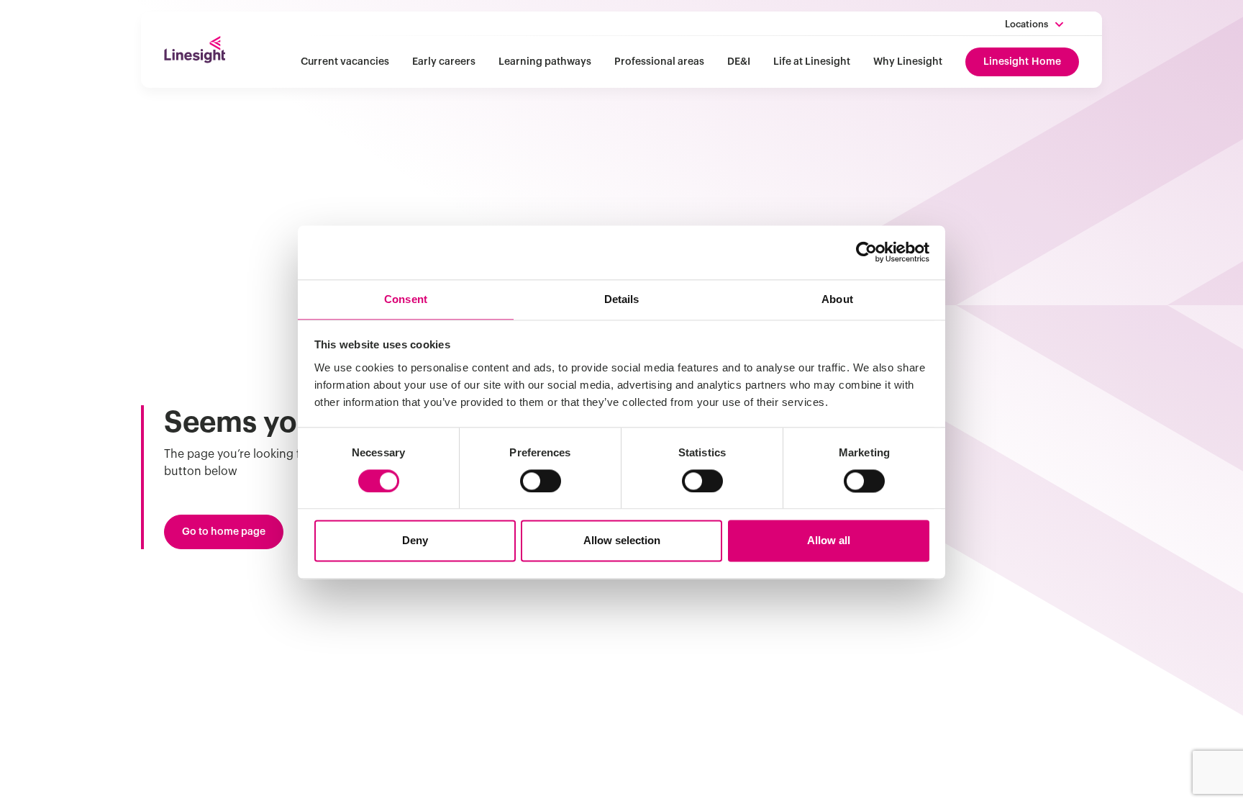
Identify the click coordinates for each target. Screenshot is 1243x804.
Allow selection (621, 541)
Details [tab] (621, 299)
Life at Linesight (811, 62)
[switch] (540, 480)
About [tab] (837, 299)
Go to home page (223, 532)
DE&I (738, 62)
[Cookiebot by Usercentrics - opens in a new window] (866, 252)
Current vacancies (345, 62)
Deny (415, 541)
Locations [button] (1026, 24)
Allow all (828, 541)
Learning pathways (544, 62)
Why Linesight (907, 62)
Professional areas (659, 62)
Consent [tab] (405, 299)
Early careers (443, 62)
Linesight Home (1022, 62)
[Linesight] (194, 49)
